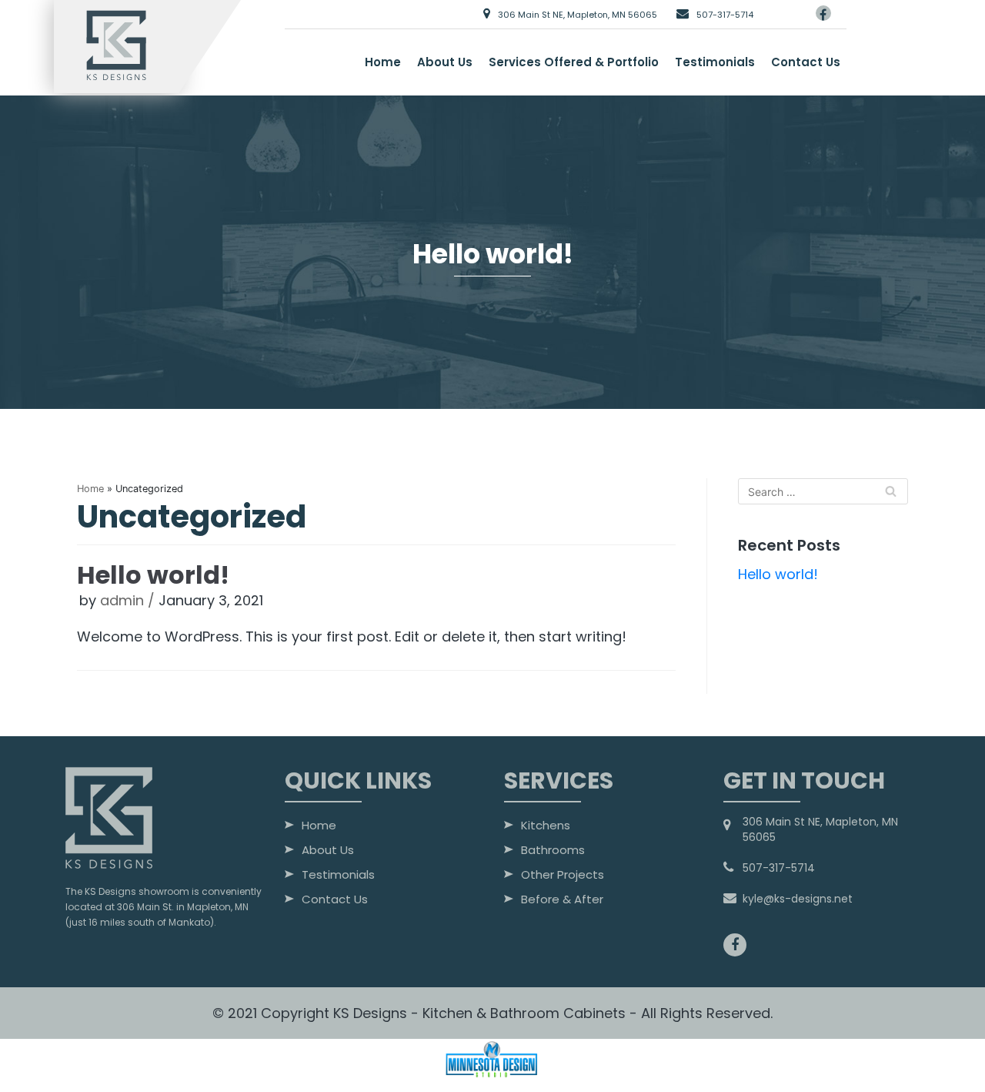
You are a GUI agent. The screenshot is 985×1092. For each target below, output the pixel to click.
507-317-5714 (723, 14)
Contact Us (805, 62)
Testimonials (715, 62)
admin (122, 600)
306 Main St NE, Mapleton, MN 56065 (576, 14)
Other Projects (562, 876)
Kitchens (545, 826)
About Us (444, 62)
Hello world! (153, 575)
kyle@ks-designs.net (798, 898)
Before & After (562, 900)
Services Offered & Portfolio (574, 62)
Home (383, 62)
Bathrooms (553, 851)
